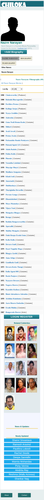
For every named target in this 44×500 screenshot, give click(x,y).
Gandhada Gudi (22, 48)
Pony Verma (21, 466)
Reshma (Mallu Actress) (22, 474)
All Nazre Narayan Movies (11, 83)
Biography (26, 58)
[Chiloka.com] (14, 5)
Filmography (8, 63)
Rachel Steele (21, 453)
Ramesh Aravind (22, 444)
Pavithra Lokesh (22, 448)
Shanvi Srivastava (22, 440)
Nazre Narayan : (10, 58)
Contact (24, 495)
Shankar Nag (22, 478)
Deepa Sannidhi (21, 457)
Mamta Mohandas (22, 461)
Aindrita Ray (21, 470)
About (7, 495)
